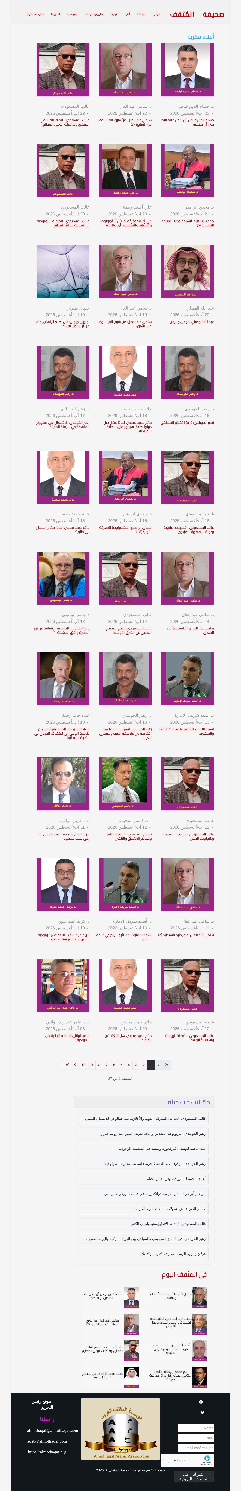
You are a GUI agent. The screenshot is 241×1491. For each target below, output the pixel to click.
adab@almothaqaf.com (47, 1441)
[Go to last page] (67, 1065)
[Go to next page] (75, 1065)
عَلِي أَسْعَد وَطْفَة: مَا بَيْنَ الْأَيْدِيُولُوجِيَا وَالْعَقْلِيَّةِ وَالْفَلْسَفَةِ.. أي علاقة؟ (126, 223)
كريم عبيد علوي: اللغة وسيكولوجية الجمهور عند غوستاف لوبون (63, 937)
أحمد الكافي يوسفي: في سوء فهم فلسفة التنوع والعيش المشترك (171, 1349)
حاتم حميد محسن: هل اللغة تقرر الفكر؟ (128, 1037)
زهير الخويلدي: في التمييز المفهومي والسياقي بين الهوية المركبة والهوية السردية (146, 1239)
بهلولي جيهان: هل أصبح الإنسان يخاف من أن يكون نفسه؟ (62, 323)
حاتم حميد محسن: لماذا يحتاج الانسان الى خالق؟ (62, 529)
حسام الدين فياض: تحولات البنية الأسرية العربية (170, 1209)
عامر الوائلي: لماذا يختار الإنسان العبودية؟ (67, 1037)
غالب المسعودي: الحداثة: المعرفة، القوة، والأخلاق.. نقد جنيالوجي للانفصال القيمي (145, 1119)
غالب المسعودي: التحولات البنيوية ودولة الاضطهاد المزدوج (189, 529)
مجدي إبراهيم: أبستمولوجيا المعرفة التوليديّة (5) (187, 223)
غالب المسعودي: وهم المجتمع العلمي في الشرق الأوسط (128, 630)
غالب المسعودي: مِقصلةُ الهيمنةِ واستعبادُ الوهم (189, 1037)
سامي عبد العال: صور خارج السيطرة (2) (186, 935)
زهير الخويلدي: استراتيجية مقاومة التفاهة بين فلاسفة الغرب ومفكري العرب (125, 733)
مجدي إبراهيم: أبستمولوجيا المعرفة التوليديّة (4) (125, 529)
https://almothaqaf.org (47, 1452)
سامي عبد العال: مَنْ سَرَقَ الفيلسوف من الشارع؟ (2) (125, 122)
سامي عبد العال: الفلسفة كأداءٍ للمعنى (190, 630)
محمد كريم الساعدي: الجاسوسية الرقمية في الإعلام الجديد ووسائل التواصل (171, 1322)
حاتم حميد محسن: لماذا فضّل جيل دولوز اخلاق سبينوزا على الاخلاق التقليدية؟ (127, 426)
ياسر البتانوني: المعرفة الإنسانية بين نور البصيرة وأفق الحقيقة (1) (61, 630)
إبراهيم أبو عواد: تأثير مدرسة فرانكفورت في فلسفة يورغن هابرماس (155, 1194)
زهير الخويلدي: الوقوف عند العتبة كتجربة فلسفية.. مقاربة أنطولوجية (155, 1164)
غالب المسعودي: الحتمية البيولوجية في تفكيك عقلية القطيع (63, 223)
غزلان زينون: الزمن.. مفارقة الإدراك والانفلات (172, 1254)
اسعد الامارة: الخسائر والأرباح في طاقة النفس (124, 937)
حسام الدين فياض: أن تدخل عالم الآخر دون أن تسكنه (187, 122)
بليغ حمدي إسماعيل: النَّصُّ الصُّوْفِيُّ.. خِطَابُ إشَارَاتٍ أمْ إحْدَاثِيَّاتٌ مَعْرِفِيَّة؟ (170, 1375)
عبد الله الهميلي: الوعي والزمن (192, 321)
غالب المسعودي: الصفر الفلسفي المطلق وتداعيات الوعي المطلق (64, 122)
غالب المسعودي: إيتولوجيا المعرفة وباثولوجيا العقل (188, 836)
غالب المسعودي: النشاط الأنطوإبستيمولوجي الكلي (168, 1224)
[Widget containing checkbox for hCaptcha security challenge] (187, 1460)
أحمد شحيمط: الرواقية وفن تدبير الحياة (176, 1179)
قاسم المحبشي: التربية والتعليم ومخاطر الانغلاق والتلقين (129, 836)
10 (83, 1065)
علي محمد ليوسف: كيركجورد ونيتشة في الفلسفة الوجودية (162, 1149)
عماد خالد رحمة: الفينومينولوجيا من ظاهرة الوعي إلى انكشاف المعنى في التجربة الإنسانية (61, 733)
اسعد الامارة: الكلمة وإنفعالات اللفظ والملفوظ (186, 731)
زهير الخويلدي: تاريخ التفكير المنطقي (187, 422)
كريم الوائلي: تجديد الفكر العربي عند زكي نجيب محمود (63, 836)
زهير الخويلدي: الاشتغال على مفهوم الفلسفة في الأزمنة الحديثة (62, 424)
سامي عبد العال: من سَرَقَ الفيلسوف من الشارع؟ (125, 323)
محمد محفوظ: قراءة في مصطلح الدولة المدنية (102, 1375)
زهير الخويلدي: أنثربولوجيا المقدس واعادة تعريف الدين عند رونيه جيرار (153, 1134)
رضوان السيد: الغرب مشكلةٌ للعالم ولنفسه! (171, 1296)
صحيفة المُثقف (197, 14)
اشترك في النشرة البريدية (194, 1476)
